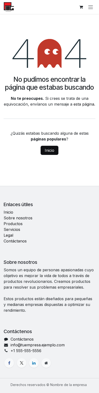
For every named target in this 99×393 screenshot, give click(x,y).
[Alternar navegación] (90, 7)
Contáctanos (15, 241)
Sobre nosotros (18, 218)
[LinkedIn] (34, 363)
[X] (21, 363)
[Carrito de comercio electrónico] (81, 7)
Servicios (12, 229)
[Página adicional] (46, 363)
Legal (8, 235)
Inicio (49, 150)
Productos (13, 223)
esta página (84, 104)
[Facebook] (9, 363)
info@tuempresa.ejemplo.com (38, 344)
